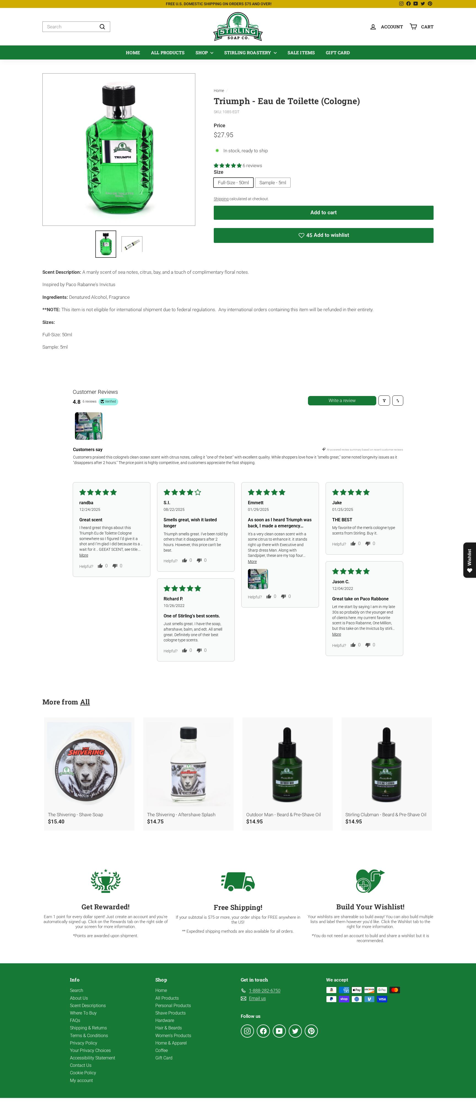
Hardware (164, 1020)
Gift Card (338, 52)
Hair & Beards (168, 1027)
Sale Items (301, 52)
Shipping (221, 199)
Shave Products (170, 1013)
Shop (202, 52)
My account (81, 1080)
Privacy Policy (83, 1043)
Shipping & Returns (88, 1027)
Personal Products (173, 1005)
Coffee (161, 1050)
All (85, 701)
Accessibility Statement (92, 1058)
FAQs (75, 1020)
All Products (168, 52)
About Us (79, 998)
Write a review (342, 400)
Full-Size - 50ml (233, 182)
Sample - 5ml (272, 182)
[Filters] (384, 400)
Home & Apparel (171, 1043)
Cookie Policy (83, 1072)
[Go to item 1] (88, 426)
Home (133, 52)
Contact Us (80, 1065)
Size (218, 172)
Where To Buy (83, 1013)
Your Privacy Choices (90, 1050)
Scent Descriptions (88, 1005)
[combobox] (76, 26)
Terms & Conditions (89, 1035)
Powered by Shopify (262, 1109)
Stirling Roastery (248, 52)
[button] (228, 165)
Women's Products (173, 1035)
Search (76, 990)
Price (219, 125)
